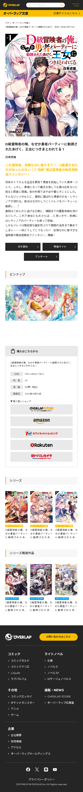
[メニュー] (75, 5)
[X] (37, 770)
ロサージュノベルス (59, 679)
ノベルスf (53, 673)
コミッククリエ (20, 666)
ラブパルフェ (19, 679)
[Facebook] (28, 770)
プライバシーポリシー (41, 779)
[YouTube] (55, 770)
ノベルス (52, 666)
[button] (77, 515)
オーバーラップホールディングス (30, 753)
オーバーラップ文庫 (20, 23)
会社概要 (16, 735)
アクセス (16, 747)
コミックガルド (20, 660)
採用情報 (16, 741)
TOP (7, 23)
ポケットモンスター (23, 702)
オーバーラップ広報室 (60, 702)
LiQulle (15, 673)
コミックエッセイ (21, 696)
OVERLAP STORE (59, 696)
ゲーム (15, 715)
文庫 (50, 660)
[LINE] (46, 770)
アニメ (15, 708)
